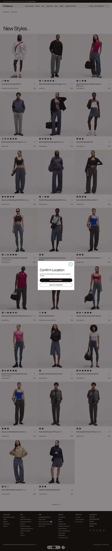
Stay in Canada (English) (56, 280)
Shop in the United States (56, 285)
